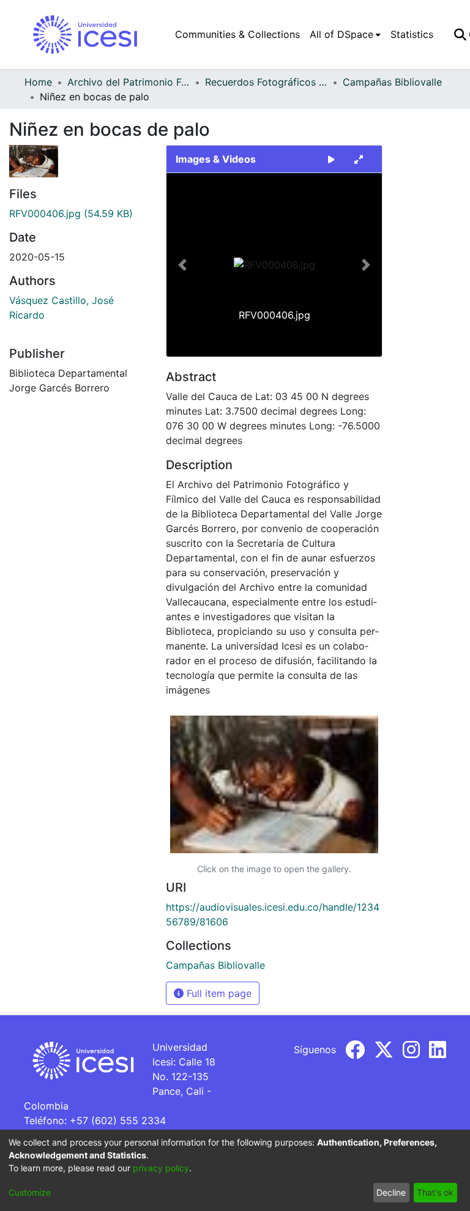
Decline (391, 1192)
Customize (30, 1192)
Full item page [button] (218, 993)
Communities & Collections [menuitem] (237, 34)
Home (38, 82)
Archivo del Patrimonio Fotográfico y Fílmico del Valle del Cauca (128, 82)
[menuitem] (345, 34)
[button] (182, 265)
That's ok (435, 1192)
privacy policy (161, 1168)
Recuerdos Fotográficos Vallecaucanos (266, 82)
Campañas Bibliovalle (392, 82)
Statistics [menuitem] (411, 34)
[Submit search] (460, 34)
